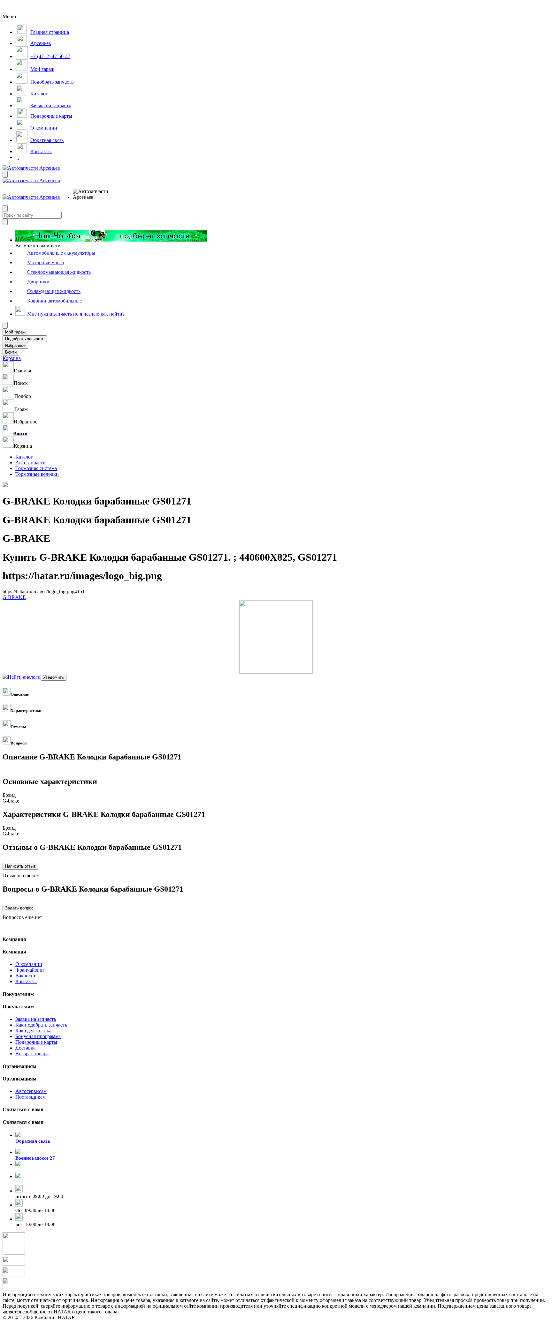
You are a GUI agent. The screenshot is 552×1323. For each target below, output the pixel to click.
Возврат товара (32, 1053)
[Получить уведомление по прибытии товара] (53, 677)
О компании (28, 964)
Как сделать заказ (34, 1030)
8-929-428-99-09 (32, 1170)
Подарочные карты (36, 1042)
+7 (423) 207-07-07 (35, 1182)
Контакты (26, 981)
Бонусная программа (38, 1036)
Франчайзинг (30, 970)
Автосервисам (31, 1091)
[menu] (93, 194)
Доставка (25, 1047)
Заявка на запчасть (35, 1019)
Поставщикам (30, 1097)
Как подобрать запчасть (41, 1025)
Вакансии (26, 975)
